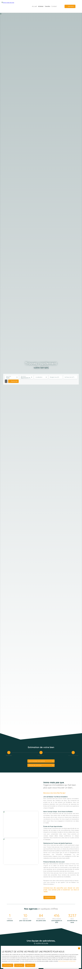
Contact (54, 6)
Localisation (39, 377)
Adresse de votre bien (35, 765)
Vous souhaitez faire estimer (37, 761)
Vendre (47, 6)
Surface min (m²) (69, 377)
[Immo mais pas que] (13, 6)
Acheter (41, 6)
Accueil (34, 6)
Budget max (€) (54, 377)
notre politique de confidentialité (67, 961)
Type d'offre (8, 376)
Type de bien (23, 376)
